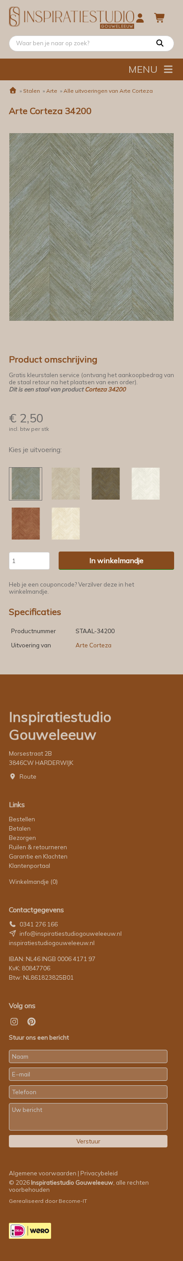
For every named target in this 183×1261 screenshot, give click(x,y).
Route (28, 776)
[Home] (13, 90)
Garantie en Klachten (39, 856)
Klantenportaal (29, 865)
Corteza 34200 (105, 389)
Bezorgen (22, 837)
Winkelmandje (33, 881)
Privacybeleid (99, 1173)
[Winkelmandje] (160, 18)
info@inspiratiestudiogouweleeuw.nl (71, 933)
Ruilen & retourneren (38, 847)
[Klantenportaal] (140, 18)
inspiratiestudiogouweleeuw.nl (52, 942)
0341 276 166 (39, 924)
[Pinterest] (31, 1022)
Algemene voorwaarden (42, 1173)
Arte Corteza (93, 645)
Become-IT (73, 1201)
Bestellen (22, 819)
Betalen (20, 828)
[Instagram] (14, 1022)
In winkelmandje (116, 560)
